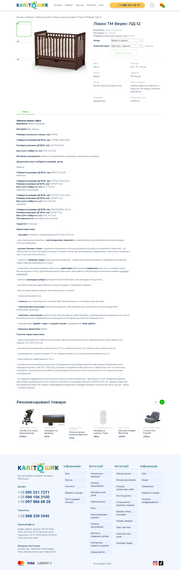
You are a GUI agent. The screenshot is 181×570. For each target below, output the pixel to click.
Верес (96, 76)
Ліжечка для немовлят (65, 17)
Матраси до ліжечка (126, 480)
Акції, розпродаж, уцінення (99, 516)
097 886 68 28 (34, 501)
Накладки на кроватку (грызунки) (51, 433)
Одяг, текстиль (124, 428)
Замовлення (148, 486)
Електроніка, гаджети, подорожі (100, 544)
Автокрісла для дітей (151, 428)
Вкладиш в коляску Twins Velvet (101, 433)
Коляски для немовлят (103, 428)
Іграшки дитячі (98, 552)
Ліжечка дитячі (44, 17)
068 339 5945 (33, 516)
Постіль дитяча (123, 496)
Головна (58, 5)
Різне (93, 508)
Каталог (69, 5)
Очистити (149, 46)
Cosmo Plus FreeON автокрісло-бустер (149, 434)
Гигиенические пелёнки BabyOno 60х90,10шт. (78, 434)
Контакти (91, 5)
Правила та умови (73, 493)
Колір (97, 40)
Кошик (145, 480)
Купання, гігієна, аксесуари (75, 428)
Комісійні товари (124, 543)
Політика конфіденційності (150, 500)
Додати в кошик (123, 53)
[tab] (25, 112)
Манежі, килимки (124, 521)
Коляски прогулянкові (28, 428)
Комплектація (101, 46)
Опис (25, 112)
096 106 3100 (33, 497)
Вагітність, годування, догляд (100, 534)
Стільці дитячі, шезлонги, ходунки (125, 503)
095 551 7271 (33, 492)
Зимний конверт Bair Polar (127, 431)
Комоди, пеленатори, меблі (125, 487)
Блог (101, 5)
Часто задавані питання (72, 500)
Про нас (80, 5)
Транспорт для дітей (123, 535)
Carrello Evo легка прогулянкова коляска (28, 433)
